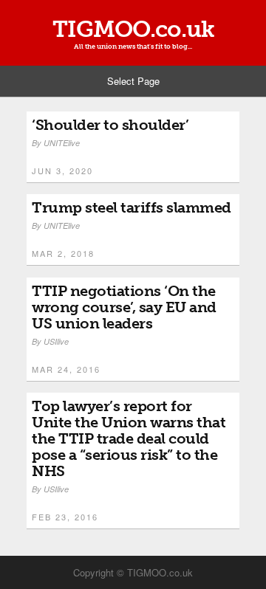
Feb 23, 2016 (65, 517)
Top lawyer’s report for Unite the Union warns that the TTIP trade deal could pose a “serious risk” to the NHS (128, 438)
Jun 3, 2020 (62, 170)
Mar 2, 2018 (63, 253)
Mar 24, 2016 (66, 369)
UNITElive (62, 142)
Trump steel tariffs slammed (131, 207)
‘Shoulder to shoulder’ (110, 125)
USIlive (56, 341)
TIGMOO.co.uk (133, 29)
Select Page (133, 81)
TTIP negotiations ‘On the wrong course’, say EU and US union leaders (124, 307)
